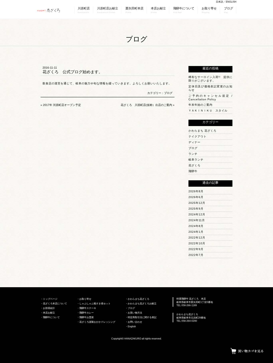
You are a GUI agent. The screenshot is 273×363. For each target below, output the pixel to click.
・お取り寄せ (84, 299)
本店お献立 (158, 10)
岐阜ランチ (195, 159)
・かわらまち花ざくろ (137, 299)
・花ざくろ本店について (54, 303)
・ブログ (130, 308)
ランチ (192, 153)
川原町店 (84, 10)
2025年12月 (196, 202)
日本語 (219, 1)
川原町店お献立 (107, 10)
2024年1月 (195, 231)
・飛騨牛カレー (85, 312)
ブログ (228, 10)
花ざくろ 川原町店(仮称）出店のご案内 (146, 105)
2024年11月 (196, 220)
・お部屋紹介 (48, 308)
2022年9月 (195, 249)
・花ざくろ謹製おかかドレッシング (96, 322)
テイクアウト (197, 136)
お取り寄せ (209, 10)
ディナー (194, 142)
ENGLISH (231, 1)
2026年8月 (195, 191)
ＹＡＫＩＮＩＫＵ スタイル (207, 110)
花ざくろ (194, 165)
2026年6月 (195, 197)
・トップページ (49, 299)
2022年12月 (196, 237)
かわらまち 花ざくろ (202, 130)
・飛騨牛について (50, 317)
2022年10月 (196, 243)
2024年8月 (195, 226)
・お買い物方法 (133, 312)
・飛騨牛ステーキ (86, 308)
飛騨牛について (183, 10)
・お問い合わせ (133, 322)
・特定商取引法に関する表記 (140, 317)
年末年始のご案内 (200, 104)
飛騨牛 (192, 171)
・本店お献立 (48, 312)
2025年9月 (195, 208)
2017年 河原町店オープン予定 (62, 105)
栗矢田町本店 (134, 10)
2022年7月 (195, 254)
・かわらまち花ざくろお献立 (140, 303)
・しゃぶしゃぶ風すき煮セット (94, 303)
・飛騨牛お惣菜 (85, 317)
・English (130, 326)
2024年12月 (196, 214)
